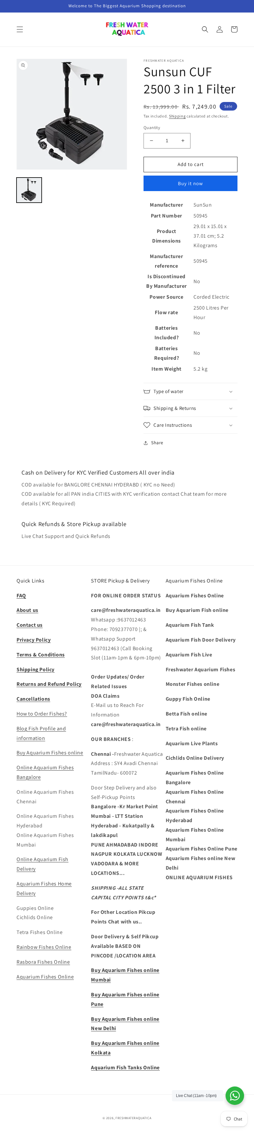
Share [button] (157, 443)
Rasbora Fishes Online (43, 961)
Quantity (152, 127)
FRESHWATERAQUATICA (133, 1118)
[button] (20, 29)
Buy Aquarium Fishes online (50, 752)
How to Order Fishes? (42, 713)
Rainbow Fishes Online (44, 947)
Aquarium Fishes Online (45, 976)
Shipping (177, 116)
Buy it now (190, 183)
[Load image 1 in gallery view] (29, 190)
